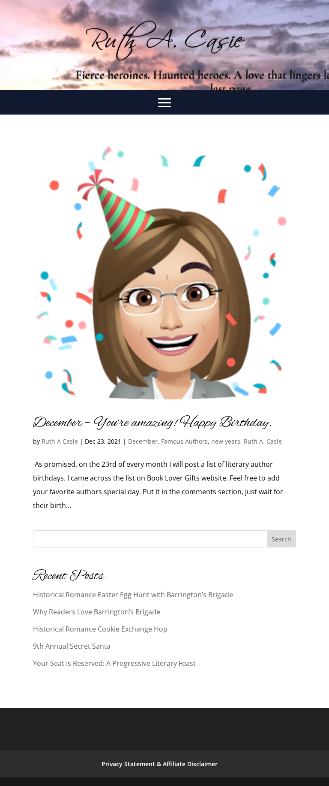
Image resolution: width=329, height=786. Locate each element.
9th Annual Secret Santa (72, 646)
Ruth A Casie (60, 441)
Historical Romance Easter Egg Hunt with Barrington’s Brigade (133, 594)
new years (225, 441)
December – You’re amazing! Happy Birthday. (152, 423)
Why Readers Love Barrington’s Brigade (96, 612)
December (143, 441)
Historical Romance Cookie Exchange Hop (100, 629)
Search (281, 539)
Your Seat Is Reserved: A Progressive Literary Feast (114, 663)
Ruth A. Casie (263, 441)
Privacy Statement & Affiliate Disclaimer (160, 764)
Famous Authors (184, 441)
